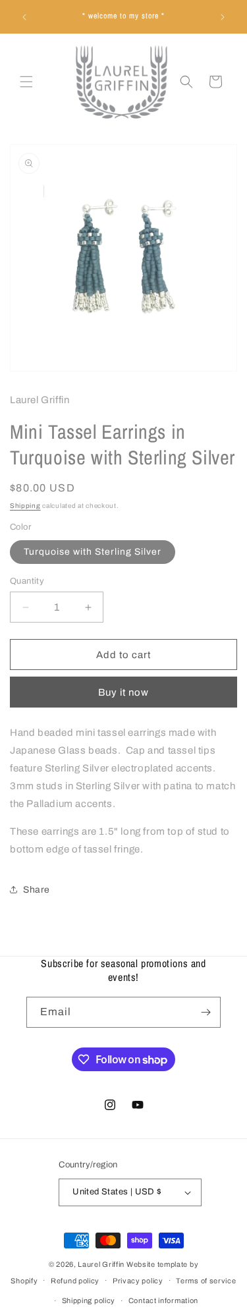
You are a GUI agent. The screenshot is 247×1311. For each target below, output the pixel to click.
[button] (26, 81)
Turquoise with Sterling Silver (92, 552)
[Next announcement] (222, 17)
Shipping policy (89, 1300)
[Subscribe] (205, 1012)
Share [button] (36, 890)
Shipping (25, 505)
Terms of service (206, 1281)
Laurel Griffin (101, 1264)
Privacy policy (138, 1281)
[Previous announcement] (24, 17)
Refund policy (75, 1281)
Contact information (163, 1300)
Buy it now (123, 692)
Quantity (27, 581)
